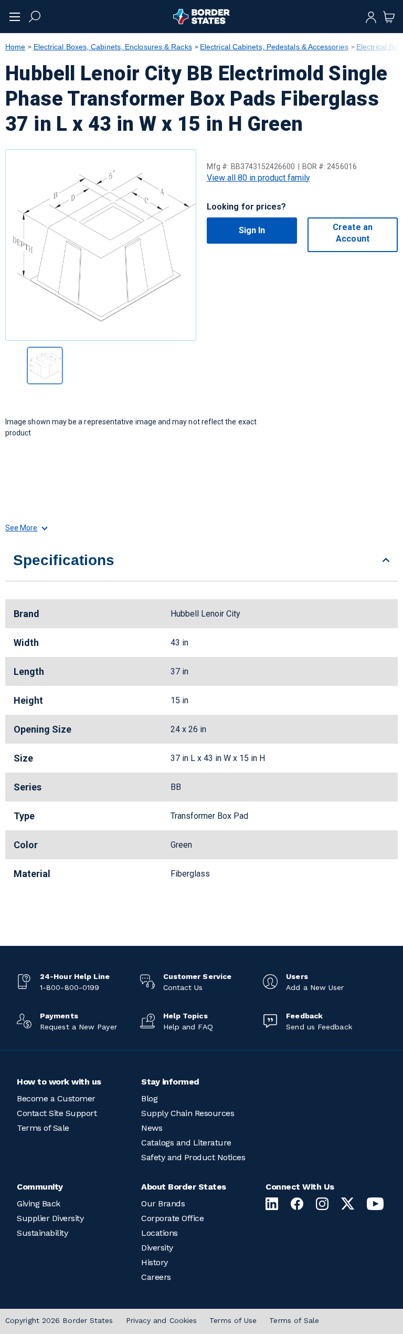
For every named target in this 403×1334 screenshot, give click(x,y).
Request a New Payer (78, 1027)
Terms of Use (233, 1320)
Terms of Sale (43, 1128)
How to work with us (59, 1082)
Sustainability (42, 1233)
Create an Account (353, 233)
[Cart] (389, 16)
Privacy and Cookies (161, 1320)
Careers (156, 1277)
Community (40, 1187)
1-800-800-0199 (69, 987)
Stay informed (170, 1082)
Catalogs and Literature (186, 1143)
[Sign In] (371, 16)
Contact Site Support (57, 1113)
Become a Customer (56, 1098)
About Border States (183, 1187)
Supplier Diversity (50, 1218)
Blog (149, 1098)
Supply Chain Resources (187, 1113)
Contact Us (183, 987)
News (151, 1128)
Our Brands (163, 1203)
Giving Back (38, 1203)
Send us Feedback (319, 1027)
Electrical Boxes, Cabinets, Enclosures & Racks (113, 47)
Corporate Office (172, 1218)
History (154, 1262)
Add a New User (315, 987)
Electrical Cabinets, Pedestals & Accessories (274, 47)
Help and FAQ (188, 1027)
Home (15, 47)
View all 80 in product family (258, 178)
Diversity (157, 1248)
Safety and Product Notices (193, 1157)
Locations (159, 1233)
